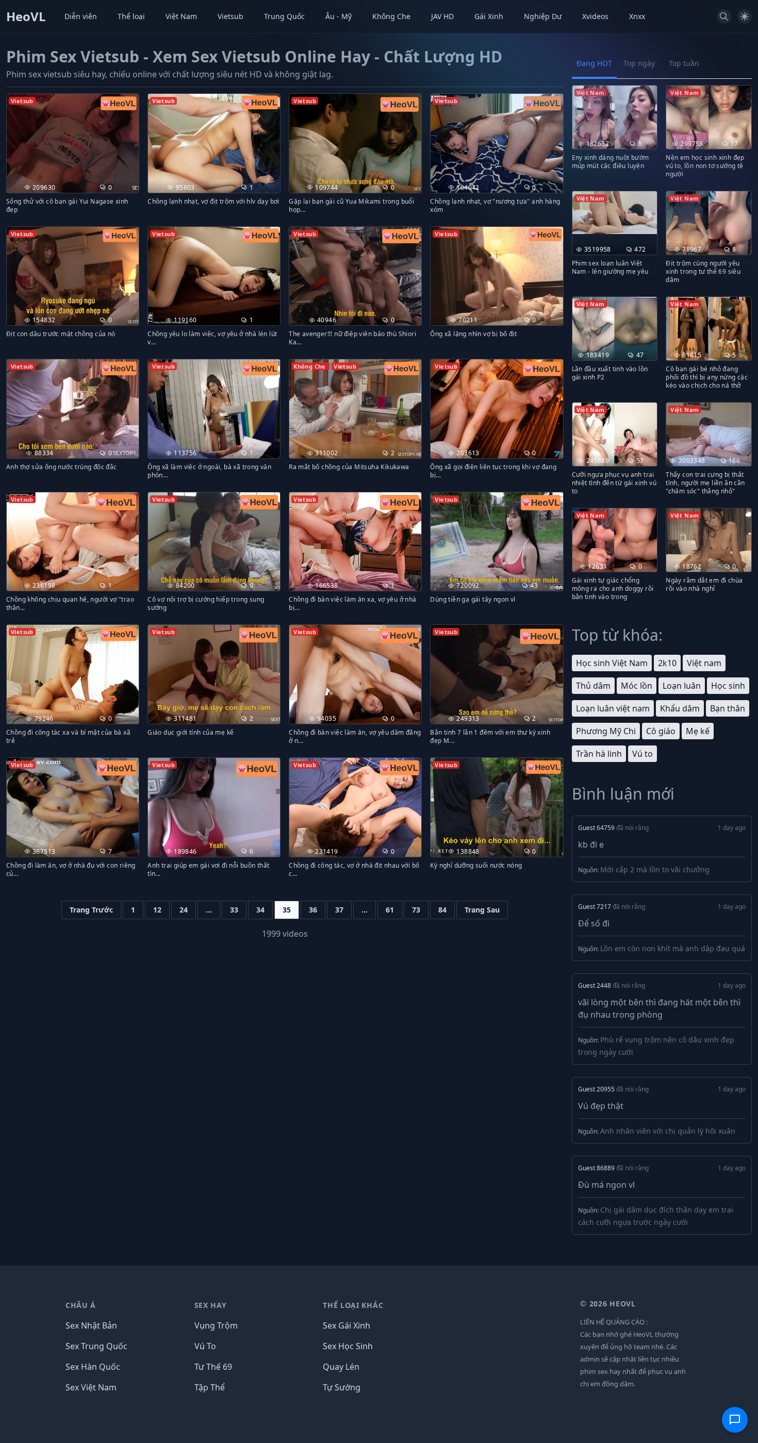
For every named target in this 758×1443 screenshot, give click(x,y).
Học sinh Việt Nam (612, 663)
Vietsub (230, 16)
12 (157, 910)
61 (390, 910)
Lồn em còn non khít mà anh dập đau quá (672, 948)
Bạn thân (727, 708)
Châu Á (80, 1305)
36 (313, 910)
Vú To (205, 1346)
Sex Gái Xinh (346, 1325)
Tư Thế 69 (213, 1366)
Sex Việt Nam (91, 1387)
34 (260, 910)
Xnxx (637, 16)
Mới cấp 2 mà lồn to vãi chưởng (655, 869)
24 (183, 910)
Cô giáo (660, 731)
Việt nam (704, 663)
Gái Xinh (488, 16)
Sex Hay (210, 1305)
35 (287, 910)
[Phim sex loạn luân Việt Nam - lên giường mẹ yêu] (614, 212)
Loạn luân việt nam (613, 708)
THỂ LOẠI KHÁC (353, 1305)
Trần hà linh (599, 753)
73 (416, 910)
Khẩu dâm (680, 708)
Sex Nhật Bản (91, 1325)
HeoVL (26, 16)
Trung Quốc (284, 16)
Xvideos (595, 16)
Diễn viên (80, 16)
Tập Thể (209, 1387)
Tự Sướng (341, 1387)
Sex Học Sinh (348, 1346)
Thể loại (131, 16)
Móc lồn (636, 685)
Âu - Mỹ (338, 16)
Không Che (391, 16)
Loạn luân (682, 685)
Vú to (642, 753)
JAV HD (442, 16)
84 (442, 910)
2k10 (667, 663)
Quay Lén (341, 1366)
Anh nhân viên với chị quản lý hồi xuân (667, 1131)
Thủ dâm (593, 685)
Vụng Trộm (216, 1325)
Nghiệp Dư (543, 16)
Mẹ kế (698, 731)
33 (234, 910)
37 (339, 910)
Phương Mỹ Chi (606, 731)
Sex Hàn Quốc (92, 1366)
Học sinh (728, 685)
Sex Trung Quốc (96, 1346)
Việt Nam (181, 16)
